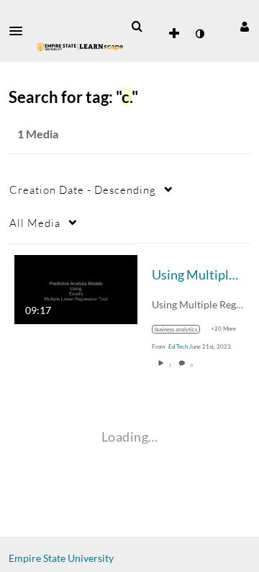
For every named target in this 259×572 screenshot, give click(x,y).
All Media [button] (34, 222)
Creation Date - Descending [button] (82, 189)
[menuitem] (137, 27)
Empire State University (61, 558)
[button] (20, 31)
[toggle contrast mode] (199, 34)
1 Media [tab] (37, 133)
